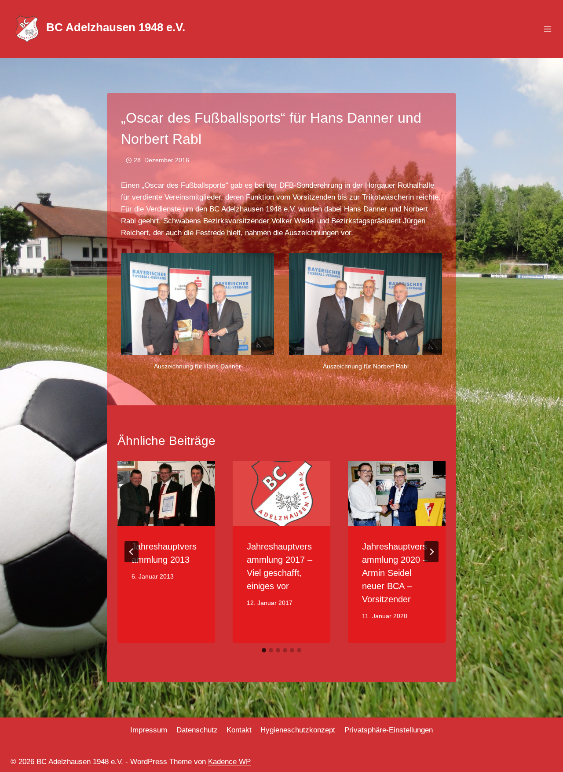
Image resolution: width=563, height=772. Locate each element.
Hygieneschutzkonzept (297, 730)
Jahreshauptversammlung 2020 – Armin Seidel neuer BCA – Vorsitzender (395, 573)
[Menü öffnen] (547, 29)
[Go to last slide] (131, 551)
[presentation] (166, 493)
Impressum (148, 730)
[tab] (264, 650)
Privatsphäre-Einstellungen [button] (388, 730)
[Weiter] (431, 551)
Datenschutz (197, 730)
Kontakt (239, 730)
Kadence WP (229, 761)
